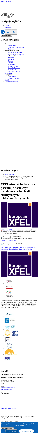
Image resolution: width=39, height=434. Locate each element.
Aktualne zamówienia (11, 81)
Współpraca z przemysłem (16, 47)
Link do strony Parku (6, 389)
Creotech (11, 57)
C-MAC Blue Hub (14, 68)
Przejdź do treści (6, 1)
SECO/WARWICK (14, 71)
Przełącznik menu (6, 35)
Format (10, 61)
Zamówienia (12, 76)
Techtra (10, 63)
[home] (7, 17)
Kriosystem (11, 64)
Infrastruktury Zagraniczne (16, 54)
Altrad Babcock (13, 66)
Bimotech (11, 59)
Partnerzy (11, 49)
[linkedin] (3, 33)
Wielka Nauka (12, 45)
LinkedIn (3, 408)
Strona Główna (9, 174)
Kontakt (7, 25)
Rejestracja (8, 27)
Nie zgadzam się (26, 431)
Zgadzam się (12, 431)
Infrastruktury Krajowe (15, 52)
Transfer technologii (14, 78)
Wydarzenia (8, 73)
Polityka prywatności (29, 396)
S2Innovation (12, 69)
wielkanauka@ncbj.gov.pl (8, 387)
